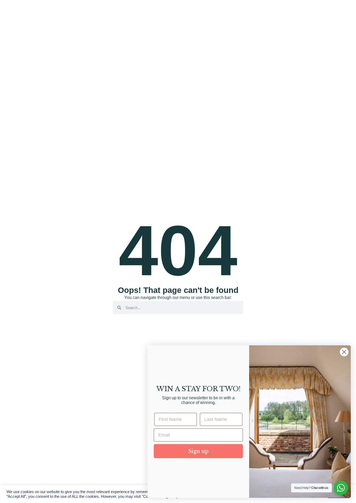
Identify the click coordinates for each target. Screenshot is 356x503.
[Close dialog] (344, 352)
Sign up (198, 451)
